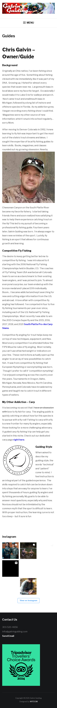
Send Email (8, 636)
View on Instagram (28, 600)
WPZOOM (34, 702)
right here (18, 439)
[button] (28, 23)
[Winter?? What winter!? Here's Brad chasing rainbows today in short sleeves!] (10, 586)
